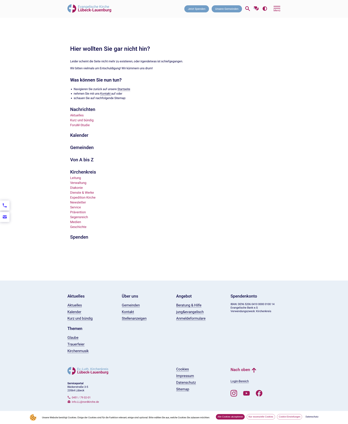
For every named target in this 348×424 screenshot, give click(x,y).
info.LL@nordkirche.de (85, 401)
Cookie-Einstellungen (289, 416)
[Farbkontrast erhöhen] (265, 9)
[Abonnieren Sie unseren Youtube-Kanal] (246, 393)
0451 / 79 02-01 (81, 397)
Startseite (123, 89)
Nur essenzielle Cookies (260, 416)
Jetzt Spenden (196, 8)
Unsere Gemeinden (226, 8)
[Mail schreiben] (5, 217)
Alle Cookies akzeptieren (230, 416)
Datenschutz (312, 416)
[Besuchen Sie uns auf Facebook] (259, 393)
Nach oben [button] (240, 369)
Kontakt (105, 93)
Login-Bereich (240, 381)
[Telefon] (5, 205)
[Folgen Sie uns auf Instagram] (234, 393)
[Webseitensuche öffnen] (248, 9)
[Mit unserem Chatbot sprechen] (256, 8)
